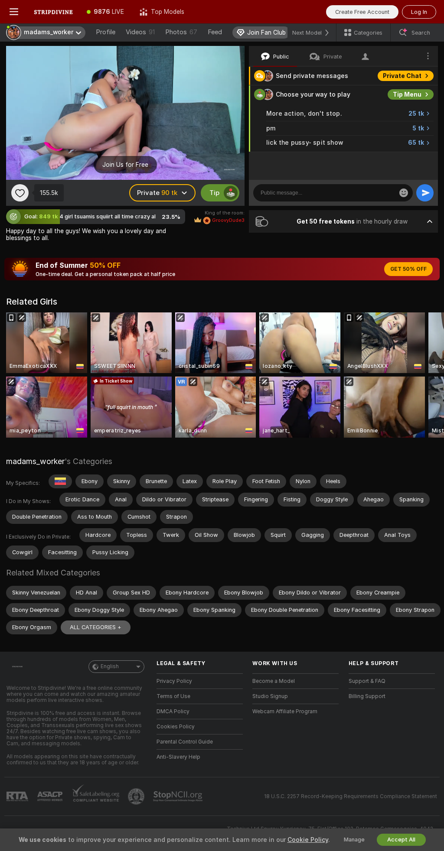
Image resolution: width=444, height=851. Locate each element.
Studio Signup (270, 696)
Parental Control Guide (185, 742)
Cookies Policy (176, 727)
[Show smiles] (403, 193)
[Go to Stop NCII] (178, 796)
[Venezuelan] (60, 481)
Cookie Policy (307, 839)
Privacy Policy (174, 681)
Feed (215, 32)
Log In (419, 12)
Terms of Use (173, 696)
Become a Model (273, 681)
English (110, 666)
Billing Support (367, 696)
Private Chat (402, 75)
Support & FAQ (367, 681)
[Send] (425, 192)
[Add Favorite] (20, 192)
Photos (181, 32)
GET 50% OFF (408, 269)
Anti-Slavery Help (178, 757)
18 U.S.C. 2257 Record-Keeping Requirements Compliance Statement (350, 796)
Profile (105, 32)
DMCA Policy (173, 711)
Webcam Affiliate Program (284, 711)
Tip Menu (407, 94)
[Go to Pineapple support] (137, 796)
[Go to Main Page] (53, 11)
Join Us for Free (125, 164)
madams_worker (35, 461)
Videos (140, 32)
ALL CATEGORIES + (95, 627)
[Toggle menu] (14, 11)
